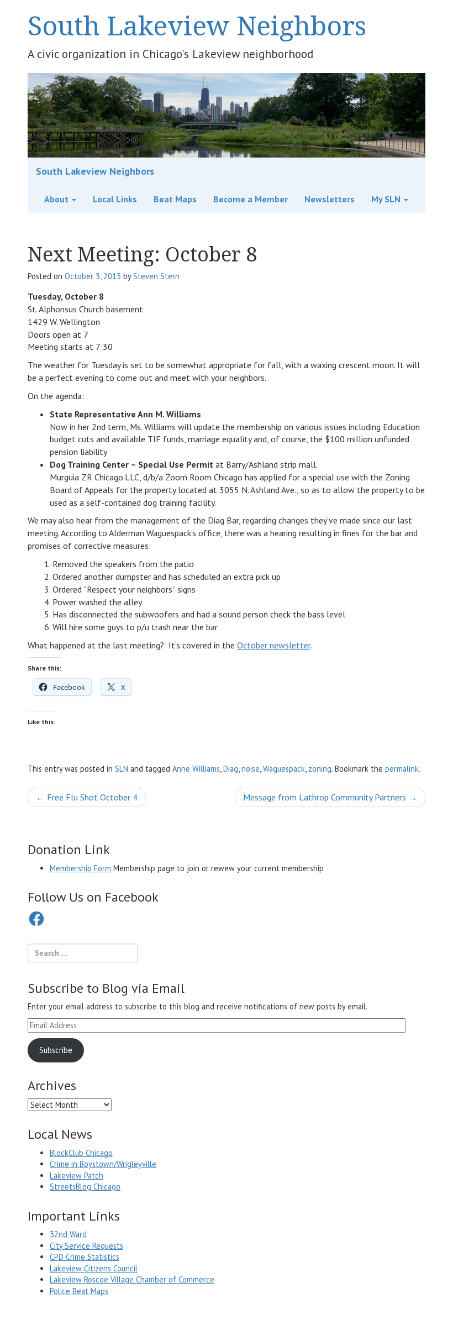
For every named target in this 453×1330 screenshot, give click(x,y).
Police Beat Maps (79, 1291)
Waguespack (284, 768)
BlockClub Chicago (81, 1153)
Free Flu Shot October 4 (87, 797)
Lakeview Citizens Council (94, 1268)
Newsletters (329, 199)
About (57, 199)
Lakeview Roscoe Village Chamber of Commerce (132, 1279)
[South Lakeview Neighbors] (226, 114)
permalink (402, 768)
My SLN (387, 199)
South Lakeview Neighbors (197, 25)
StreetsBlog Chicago (85, 1186)
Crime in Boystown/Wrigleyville (103, 1164)
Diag (230, 768)
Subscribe (55, 1050)
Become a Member (250, 199)
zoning (319, 768)
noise (250, 768)
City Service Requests (86, 1245)
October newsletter (273, 645)
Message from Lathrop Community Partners (330, 797)
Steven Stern (156, 276)
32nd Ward (68, 1234)
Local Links (115, 199)
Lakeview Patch (76, 1175)
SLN (121, 768)
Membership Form (80, 868)
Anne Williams (196, 768)
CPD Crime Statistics (84, 1257)
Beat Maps (175, 199)
